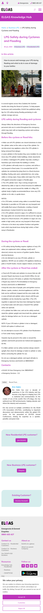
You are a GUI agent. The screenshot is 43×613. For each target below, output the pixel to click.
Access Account (21, 501)
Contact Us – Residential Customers (9, 544)
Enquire (21, 470)
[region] (21, 595)
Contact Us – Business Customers (9, 549)
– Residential (7, 567)
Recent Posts (13, 382)
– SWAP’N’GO (8, 573)
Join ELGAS (21, 440)
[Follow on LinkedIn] (27, 566)
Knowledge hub (6, 565)
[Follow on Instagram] (31, 566)
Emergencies (24, 3)
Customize (21, 603)
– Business (6, 570)
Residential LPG (33, 47)
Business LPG (20, 47)
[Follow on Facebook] (23, 566)
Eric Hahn (16, 387)
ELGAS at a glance (28, 544)
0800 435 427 (37, 3)
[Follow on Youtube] (35, 566)
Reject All (21, 608)
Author (4, 382)
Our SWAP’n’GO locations (7, 554)
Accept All (21, 597)
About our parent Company (27, 548)
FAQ (2, 576)
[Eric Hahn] (7, 395)
